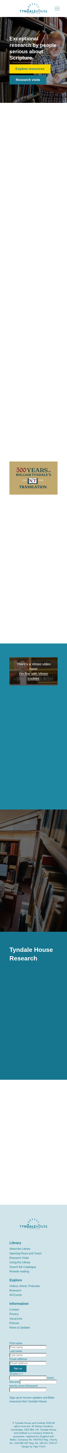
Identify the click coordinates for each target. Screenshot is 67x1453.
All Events (15, 1295)
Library (15, 1243)
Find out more (26, 922)
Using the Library (19, 1262)
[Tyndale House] (33, 8)
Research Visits (19, 1257)
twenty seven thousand (23, 1385)
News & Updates (19, 1327)
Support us (24, 1151)
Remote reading (19, 1271)
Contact (14, 1309)
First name (15, 1343)
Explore (15, 1280)
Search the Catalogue (22, 1267)
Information (19, 1304)
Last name (15, 1351)
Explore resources (29, 69)
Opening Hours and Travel (25, 1253)
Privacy (14, 1314)
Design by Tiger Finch (33, 1446)
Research (15, 1290)
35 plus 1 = (16, 1373)
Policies (14, 1323)
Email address (18, 1359)
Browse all (18, 435)
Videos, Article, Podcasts (24, 1286)
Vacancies (15, 1318)
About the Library (19, 1248)
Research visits (28, 80)
